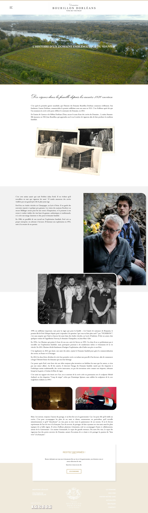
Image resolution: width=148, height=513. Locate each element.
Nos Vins (112, 493)
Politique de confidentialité (39, 493)
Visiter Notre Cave (107, 496)
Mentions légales (40, 489)
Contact (112, 507)
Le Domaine (111, 489)
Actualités (111, 500)
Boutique (112, 504)
